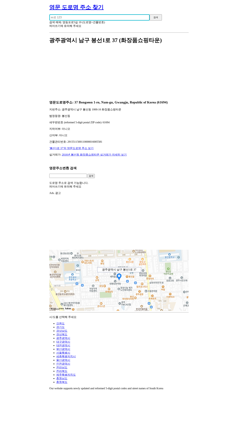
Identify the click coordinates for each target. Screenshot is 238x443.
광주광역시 (63, 338)
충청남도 (61, 378)
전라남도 (61, 367)
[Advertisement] (119, 72)
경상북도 (61, 334)
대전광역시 (63, 345)
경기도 (60, 327)
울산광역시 (63, 360)
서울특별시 (63, 352)
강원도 (60, 323)
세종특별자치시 (66, 356)
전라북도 (61, 371)
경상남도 (61, 330)
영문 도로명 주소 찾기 (76, 7)
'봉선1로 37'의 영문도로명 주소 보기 (71, 148)
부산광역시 (63, 349)
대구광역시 (63, 341)
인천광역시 (63, 363)
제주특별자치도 (66, 374)
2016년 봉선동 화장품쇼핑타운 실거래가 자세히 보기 (94, 154)
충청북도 (61, 382)
